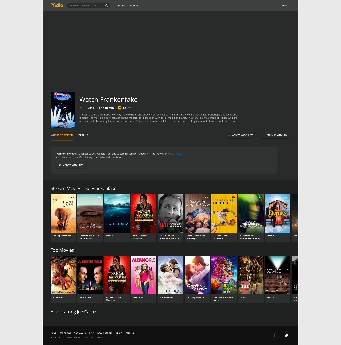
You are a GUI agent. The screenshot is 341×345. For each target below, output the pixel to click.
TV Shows (120, 5)
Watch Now (174, 153)
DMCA (99, 337)
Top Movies (80, 333)
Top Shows (65, 333)
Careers (130, 333)
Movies (134, 5)
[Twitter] (286, 335)
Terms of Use (88, 337)
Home (53, 333)
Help (91, 333)
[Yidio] (57, 6)
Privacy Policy (73, 337)
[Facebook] (275, 335)
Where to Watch (62, 135)
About (119, 333)
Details (83, 135)
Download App (105, 333)
